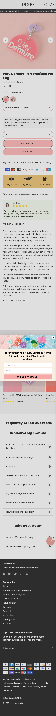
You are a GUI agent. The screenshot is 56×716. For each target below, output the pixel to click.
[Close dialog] (53, 338)
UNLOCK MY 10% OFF (28, 377)
